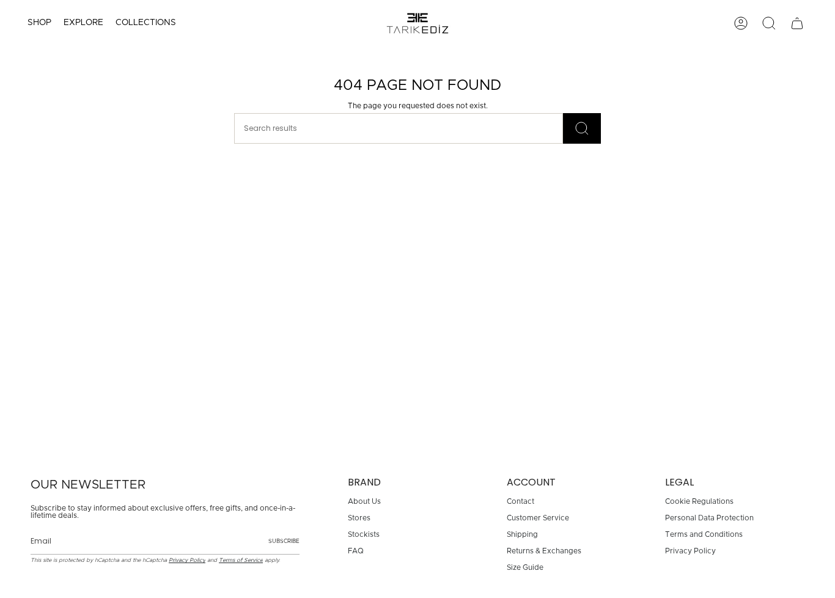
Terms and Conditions (704, 534)
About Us (364, 501)
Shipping (522, 534)
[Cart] (797, 23)
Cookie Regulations (699, 501)
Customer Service (538, 518)
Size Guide (525, 567)
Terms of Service (241, 560)
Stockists (364, 534)
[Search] (582, 128)
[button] (39, 23)
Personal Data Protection (709, 518)
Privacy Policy (187, 560)
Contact (520, 501)
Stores (359, 518)
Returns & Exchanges (544, 551)
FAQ (356, 551)
